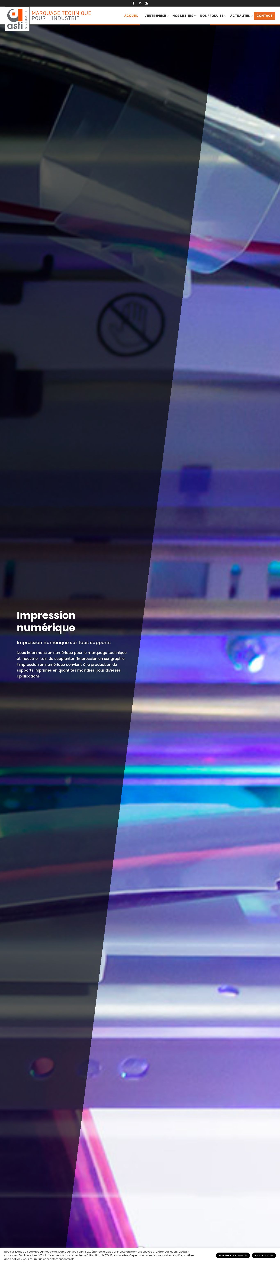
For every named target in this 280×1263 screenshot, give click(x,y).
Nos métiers (182, 16)
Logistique (44, 637)
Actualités (240, 16)
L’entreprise (155, 16)
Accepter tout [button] (264, 1255)
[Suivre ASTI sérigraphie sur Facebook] (133, 3)
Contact (264, 16)
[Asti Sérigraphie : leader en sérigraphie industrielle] (48, 19)
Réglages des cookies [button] (233, 1255)
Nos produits (212, 16)
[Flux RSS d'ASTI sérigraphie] (146, 3)
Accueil (131, 16)
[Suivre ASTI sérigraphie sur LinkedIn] (140, 3)
